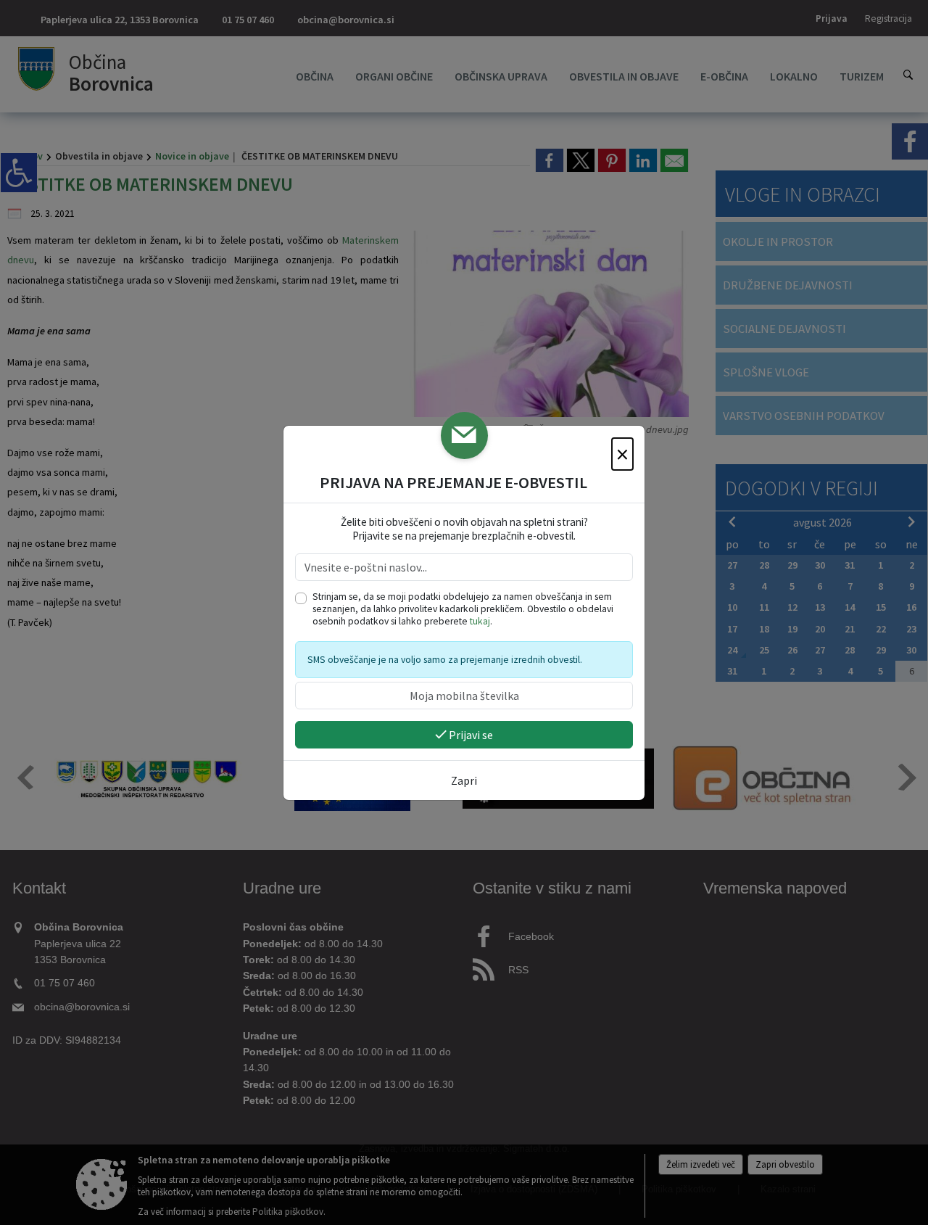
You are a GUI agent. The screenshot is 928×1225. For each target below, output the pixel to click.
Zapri (464, 780)
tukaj (480, 621)
